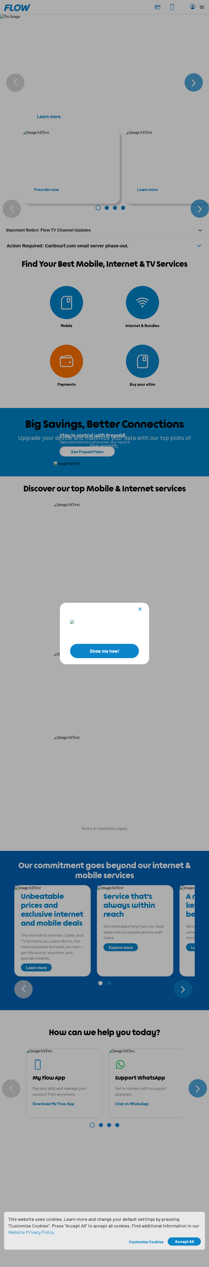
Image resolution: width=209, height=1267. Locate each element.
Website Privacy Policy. (31, 1232)
